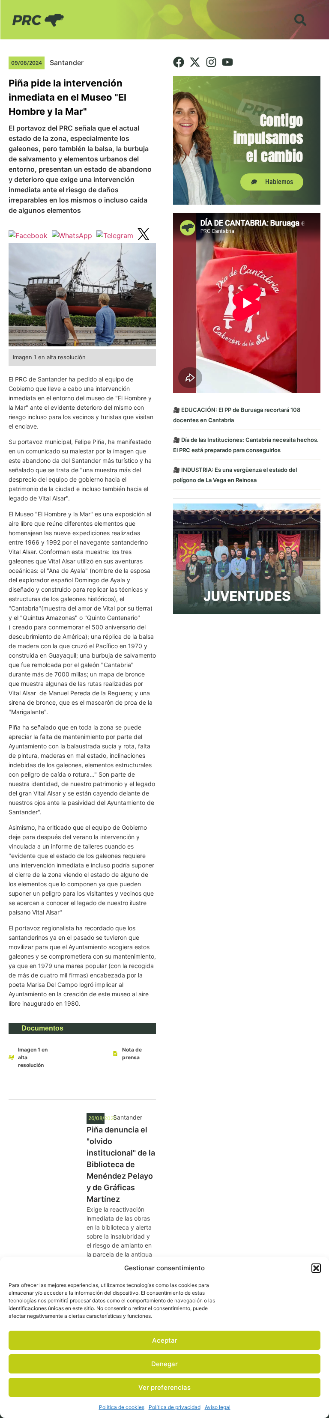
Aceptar (164, 1340)
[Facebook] (178, 62)
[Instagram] (211, 62)
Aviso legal (217, 1407)
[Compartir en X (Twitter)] (144, 235)
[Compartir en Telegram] (114, 235)
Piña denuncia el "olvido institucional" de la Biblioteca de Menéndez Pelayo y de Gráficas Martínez (121, 1164)
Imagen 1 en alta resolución (33, 1057)
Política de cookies (121, 1407)
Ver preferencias (164, 1387)
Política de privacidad (174, 1407)
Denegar (164, 1364)
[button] (316, 1268)
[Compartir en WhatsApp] (72, 235)
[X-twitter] (194, 62)
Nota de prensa (132, 1053)
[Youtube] (227, 62)
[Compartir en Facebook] (28, 235)
